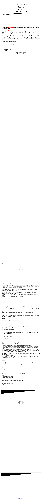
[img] (21, 21)
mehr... (3, 262)
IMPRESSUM (21, 498)
